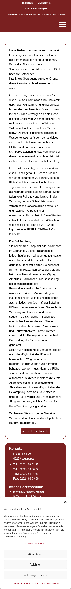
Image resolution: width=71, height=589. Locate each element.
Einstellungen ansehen (35, 575)
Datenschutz (38, 583)
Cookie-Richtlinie (21, 583)
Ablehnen (35, 564)
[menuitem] (27, 3)
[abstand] (29, 24)
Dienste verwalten (34, 543)
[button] (65, 502)
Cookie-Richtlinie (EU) (36, 8)
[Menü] (60, 24)
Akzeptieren (35, 554)
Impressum (53, 583)
